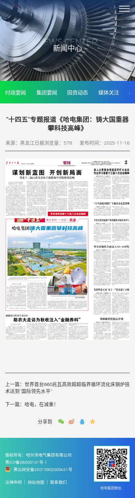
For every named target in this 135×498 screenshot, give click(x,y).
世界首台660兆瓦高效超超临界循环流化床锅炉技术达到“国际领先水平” (67, 387)
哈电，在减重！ (31, 404)
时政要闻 (15, 92)
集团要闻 (46, 92)
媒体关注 (108, 92)
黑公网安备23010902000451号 (43, 469)
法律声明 (13, 482)
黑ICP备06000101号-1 (26, 462)
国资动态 (77, 92)
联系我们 (58, 482)
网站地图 (36, 482)
